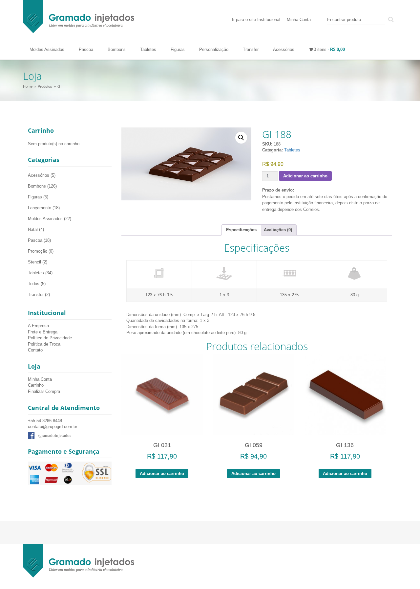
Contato (35, 350)
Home (27, 86)
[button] (241, 138)
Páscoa (86, 49)
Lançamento (39, 207)
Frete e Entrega (42, 331)
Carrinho (36, 385)
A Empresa (38, 325)
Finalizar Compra (44, 391)
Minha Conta (299, 19)
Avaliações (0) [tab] (278, 229)
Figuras (178, 49)
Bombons (117, 49)
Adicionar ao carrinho (305, 175)
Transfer (251, 49)
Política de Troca (44, 344)
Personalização (213, 49)
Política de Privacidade (50, 337)
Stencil (34, 262)
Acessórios (283, 49)
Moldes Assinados (47, 49)
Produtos (45, 86)
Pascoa (35, 240)
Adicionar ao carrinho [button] (162, 473)
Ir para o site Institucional (256, 19)
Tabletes (148, 49)
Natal (33, 229)
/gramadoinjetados (54, 435)
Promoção (37, 251)
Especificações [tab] (241, 229)
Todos (33, 283)
